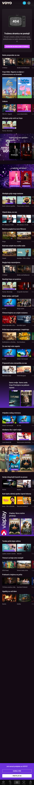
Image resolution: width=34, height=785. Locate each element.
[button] (3, 782)
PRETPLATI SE (17, 776)
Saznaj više (17, 771)
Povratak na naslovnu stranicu (17, 46)
